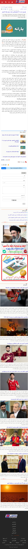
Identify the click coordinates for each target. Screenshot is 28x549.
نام (24, 175)
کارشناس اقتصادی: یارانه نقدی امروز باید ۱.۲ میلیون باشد (10, 141)
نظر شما (23, 173)
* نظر (24, 185)
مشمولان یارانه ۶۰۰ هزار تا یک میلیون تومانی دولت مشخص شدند (14, 156)
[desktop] (9, 2)
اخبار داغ (25, 285)
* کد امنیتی (23, 195)
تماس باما (14, 538)
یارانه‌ (19, 162)
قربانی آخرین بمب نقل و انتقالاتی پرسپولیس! (17, 343)
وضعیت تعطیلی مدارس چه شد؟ (20, 483)
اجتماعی (25, 9)
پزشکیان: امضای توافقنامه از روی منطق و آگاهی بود (17, 215)
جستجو (24, 542)
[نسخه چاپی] (1, 9)
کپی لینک (4, 168)
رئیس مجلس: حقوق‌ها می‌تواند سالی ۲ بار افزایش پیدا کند (18, 242)
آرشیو (3, 542)
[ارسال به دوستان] (3, 9)
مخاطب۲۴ (24, 39)
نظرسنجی (14, 540)
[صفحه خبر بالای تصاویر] (14, 267)
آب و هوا (5, 538)
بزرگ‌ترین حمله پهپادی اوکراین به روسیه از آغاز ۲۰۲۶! (16, 317)
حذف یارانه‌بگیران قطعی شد (13, 146)
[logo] (20, 1)
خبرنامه (17, 542)
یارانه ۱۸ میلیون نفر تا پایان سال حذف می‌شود (10, 135)
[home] (12, 2)
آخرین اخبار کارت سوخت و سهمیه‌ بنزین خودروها (17, 287)
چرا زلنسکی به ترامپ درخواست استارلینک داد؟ (17, 453)
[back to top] (23, 511)
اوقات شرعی (23, 540)
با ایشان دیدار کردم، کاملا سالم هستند (19, 399)
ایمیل (24, 180)
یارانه (3, 42)
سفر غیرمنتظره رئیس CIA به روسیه (19, 212)
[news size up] (11, 9)
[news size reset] (9, 9)
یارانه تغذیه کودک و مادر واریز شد (12, 151)
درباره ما (23, 538)
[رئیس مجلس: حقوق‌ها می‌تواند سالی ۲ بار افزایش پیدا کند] (14, 234)
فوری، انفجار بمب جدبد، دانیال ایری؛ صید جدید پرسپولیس (15, 371)
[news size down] (7, 9)
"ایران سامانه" (11, 547)
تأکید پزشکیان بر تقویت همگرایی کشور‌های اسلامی (17, 217)
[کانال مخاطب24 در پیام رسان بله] (14, 249)
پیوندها (5, 540)
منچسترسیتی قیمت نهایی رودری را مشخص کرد (17, 427)
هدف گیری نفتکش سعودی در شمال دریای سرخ (18, 220)
